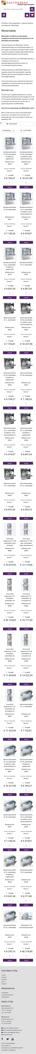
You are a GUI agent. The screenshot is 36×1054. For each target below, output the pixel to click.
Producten (4, 23)
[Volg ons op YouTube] (13, 1039)
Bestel (10, 187)
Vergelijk (10, 175)
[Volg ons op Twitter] (8, 1039)
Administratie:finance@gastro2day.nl (12, 1030)
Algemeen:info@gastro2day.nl (11, 1028)
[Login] (27, 15)
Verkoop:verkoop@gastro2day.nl (11, 1032)
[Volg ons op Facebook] (3, 1039)
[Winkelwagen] (32, 15)
